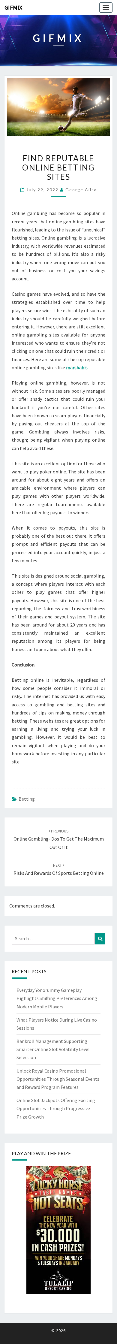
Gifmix (13, 7)
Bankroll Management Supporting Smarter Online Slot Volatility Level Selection (53, 1049)
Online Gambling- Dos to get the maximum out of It (59, 839)
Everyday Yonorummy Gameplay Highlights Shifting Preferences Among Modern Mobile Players (56, 998)
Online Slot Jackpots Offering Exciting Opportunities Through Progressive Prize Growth (55, 1108)
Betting (27, 799)
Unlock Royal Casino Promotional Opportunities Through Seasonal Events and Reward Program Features (57, 1079)
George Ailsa (81, 189)
